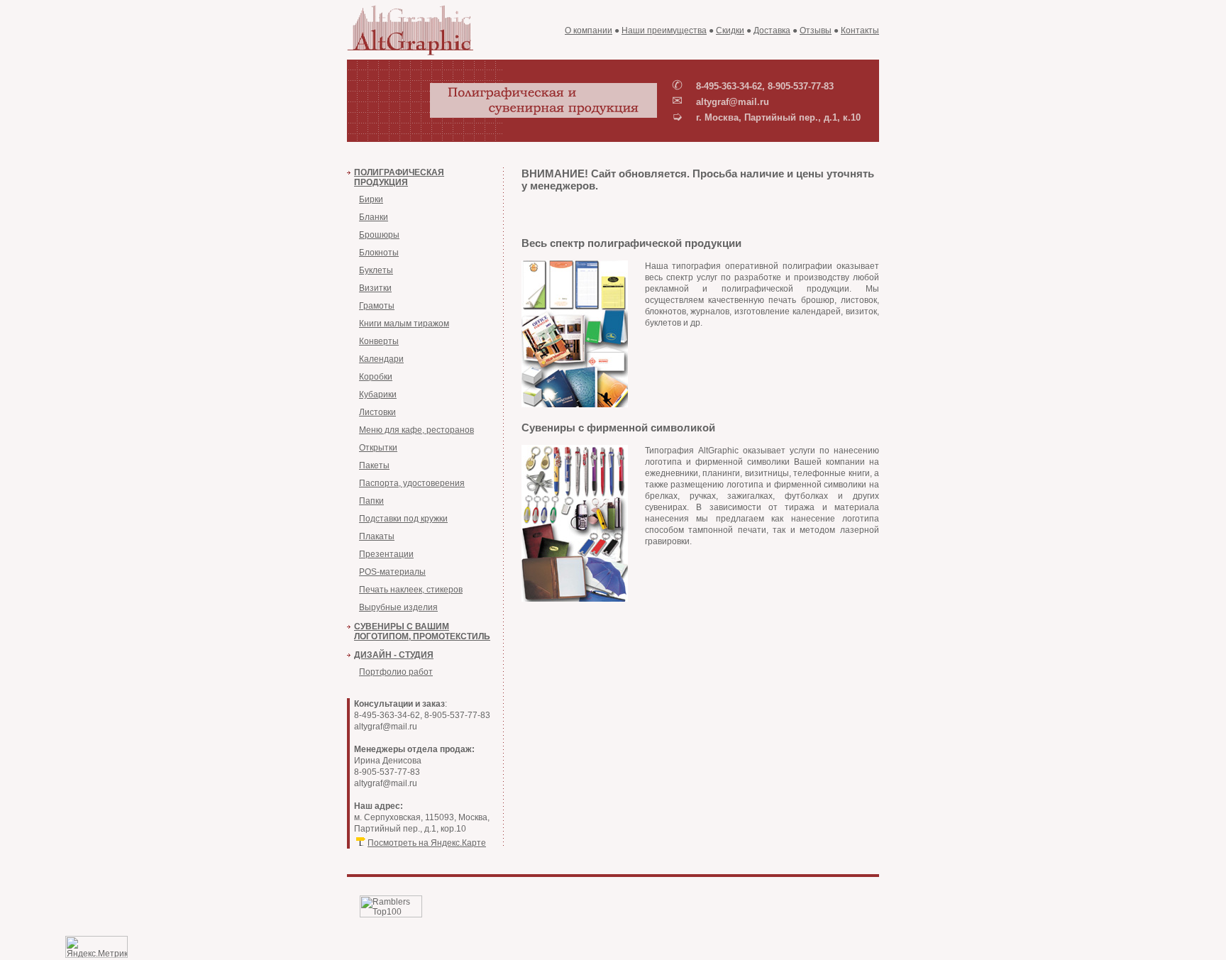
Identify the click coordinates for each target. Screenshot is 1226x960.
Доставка (771, 30)
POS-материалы (392, 572)
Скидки (730, 30)
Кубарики (378, 394)
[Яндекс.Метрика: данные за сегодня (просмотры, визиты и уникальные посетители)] (96, 947)
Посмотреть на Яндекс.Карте (427, 843)
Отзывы (816, 30)
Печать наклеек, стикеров (411, 590)
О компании (588, 30)
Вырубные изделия (398, 607)
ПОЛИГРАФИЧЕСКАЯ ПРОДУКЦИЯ (399, 177)
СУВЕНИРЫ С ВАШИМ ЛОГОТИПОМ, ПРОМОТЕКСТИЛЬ (422, 631)
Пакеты (374, 465)
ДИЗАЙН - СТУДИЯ (393, 655)
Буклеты (376, 270)
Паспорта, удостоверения (412, 483)
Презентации (386, 554)
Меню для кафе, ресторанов (416, 430)
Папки (371, 501)
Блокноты (379, 253)
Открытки (378, 448)
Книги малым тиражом (404, 324)
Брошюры (379, 235)
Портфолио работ (396, 672)
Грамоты (376, 306)
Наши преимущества (664, 30)
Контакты (860, 30)
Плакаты (376, 536)
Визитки (375, 288)
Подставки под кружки (403, 519)
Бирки (371, 199)
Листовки (377, 412)
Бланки (373, 217)
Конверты (379, 341)
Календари (381, 359)
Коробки (375, 377)
